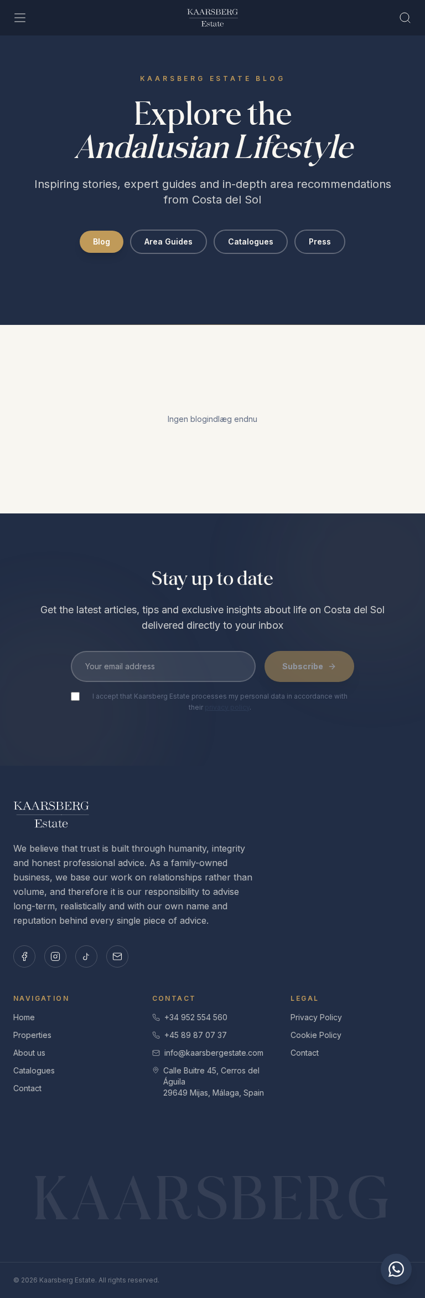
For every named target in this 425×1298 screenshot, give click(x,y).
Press (320, 241)
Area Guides (168, 241)
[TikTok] (86, 956)
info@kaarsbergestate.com (213, 1052)
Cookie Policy (316, 1035)
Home (24, 1017)
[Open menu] (20, 18)
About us (29, 1052)
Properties (32, 1035)
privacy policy (227, 707)
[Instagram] (55, 956)
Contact (27, 1088)
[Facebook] (24, 956)
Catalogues (250, 241)
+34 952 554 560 (195, 1017)
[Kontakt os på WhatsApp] (396, 1269)
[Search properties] (405, 18)
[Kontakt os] (117, 956)
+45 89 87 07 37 (195, 1035)
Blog (101, 241)
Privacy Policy (316, 1017)
